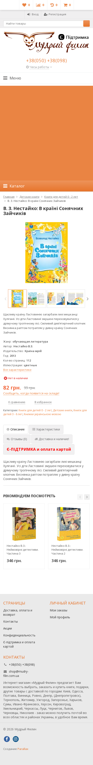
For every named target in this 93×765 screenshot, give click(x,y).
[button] (80, 497)
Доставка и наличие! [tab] (54, 439)
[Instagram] (15, 739)
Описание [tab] (17, 429)
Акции (7, 628)
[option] (17, 298)
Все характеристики (17, 370)
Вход (35, 14)
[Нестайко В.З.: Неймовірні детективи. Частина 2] (68, 524)
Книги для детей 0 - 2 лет (35, 410)
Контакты (10, 621)
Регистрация (57, 14)
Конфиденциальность (19, 635)
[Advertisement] (46, 132)
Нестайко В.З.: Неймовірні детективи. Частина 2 (67, 549)
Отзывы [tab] (19, 439)
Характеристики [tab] (48, 429)
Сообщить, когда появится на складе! (31, 393)
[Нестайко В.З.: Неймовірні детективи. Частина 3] (24, 524)
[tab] (38, 449)
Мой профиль (60, 617)
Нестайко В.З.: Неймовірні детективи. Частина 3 (22, 549)
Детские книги (62, 410)
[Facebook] (6, 739)
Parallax (23, 749)
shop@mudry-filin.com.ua (16, 673)
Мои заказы (58, 610)
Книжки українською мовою (42, 414)
